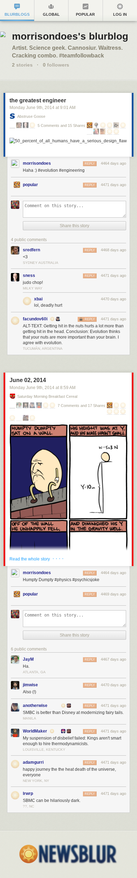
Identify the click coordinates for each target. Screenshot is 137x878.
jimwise (30, 685)
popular (30, 185)
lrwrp (28, 793)
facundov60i (35, 319)
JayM (28, 659)
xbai (38, 299)
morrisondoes (37, 163)
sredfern (31, 250)
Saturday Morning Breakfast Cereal (47, 397)
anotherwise (35, 705)
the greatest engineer (37, 100)
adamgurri (33, 762)
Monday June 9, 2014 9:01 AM (42, 107)
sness (29, 275)
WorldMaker (35, 731)
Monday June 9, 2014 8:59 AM (42, 387)
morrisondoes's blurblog (70, 36)
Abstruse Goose (31, 116)
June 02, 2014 (27, 380)
